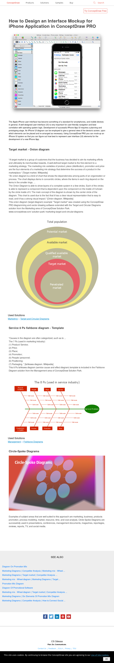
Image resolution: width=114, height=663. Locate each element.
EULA (60, 648)
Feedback (52, 648)
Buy (71, 2)
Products (30, 2)
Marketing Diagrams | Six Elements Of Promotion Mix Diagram (30, 596)
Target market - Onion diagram (29, 149)
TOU (74, 648)
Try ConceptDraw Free (95, 10)
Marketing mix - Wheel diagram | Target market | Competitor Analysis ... (34, 591)
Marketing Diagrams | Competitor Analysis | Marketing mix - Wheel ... (33, 570)
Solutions (44, 2)
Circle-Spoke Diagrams (24, 451)
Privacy (67, 648)
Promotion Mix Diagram (13, 583)
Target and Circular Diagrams (34, 318)
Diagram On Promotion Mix (14, 566)
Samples (59, 2)
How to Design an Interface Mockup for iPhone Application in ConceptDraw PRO (52, 23)
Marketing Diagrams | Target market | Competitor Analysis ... (29, 574)
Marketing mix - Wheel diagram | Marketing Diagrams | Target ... (31, 579)
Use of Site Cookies (100, 655)
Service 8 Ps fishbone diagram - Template (36, 328)
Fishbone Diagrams (33, 441)
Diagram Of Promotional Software (17, 587)
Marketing (13, 318)
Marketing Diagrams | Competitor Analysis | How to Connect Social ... (33, 600)
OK (106, 659)
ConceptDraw (13, 2)
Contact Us (42, 648)
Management (14, 441)
